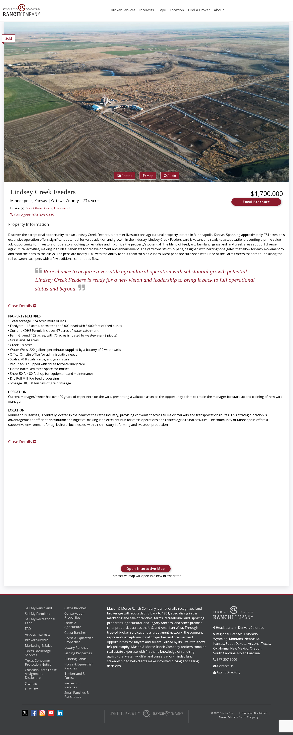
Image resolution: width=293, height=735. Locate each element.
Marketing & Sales (38, 646)
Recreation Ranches (72, 685)
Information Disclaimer (253, 713)
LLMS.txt (31, 689)
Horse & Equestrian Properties (78, 640)
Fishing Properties (78, 653)
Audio (171, 176)
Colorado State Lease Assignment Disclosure (41, 674)
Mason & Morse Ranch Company (239, 717)
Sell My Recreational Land (40, 621)
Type (162, 10)
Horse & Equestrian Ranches (78, 666)
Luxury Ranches (76, 648)
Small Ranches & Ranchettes (76, 695)
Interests (146, 10)
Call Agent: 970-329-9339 (34, 214)
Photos (126, 176)
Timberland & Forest (74, 676)
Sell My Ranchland (38, 608)
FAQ (28, 629)
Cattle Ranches (75, 608)
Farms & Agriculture (72, 625)
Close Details (20, 305)
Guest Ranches (75, 633)
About (219, 10)
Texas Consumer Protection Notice (38, 662)
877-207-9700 (227, 659)
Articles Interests (37, 634)
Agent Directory (228, 672)
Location (177, 10)
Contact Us (225, 666)
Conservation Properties (74, 615)
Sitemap (31, 683)
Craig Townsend (57, 208)
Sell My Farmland (37, 614)
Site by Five (226, 713)
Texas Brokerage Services (38, 653)
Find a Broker (199, 10)
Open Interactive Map (146, 568)
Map (149, 176)
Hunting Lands (75, 659)
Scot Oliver (34, 208)
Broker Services (123, 10)
